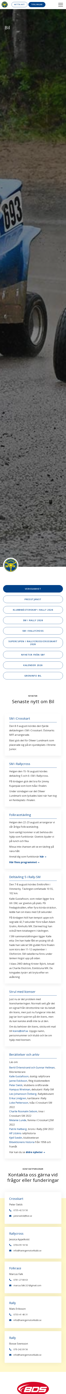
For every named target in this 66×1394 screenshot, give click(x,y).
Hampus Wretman (19, 1089)
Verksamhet (33, 588)
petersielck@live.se (23, 1215)
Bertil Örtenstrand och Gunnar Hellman (32, 1067)
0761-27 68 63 (21, 1279)
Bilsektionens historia (21, 1142)
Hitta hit (19, 4)
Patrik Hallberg (18, 1129)
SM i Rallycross (33, 630)
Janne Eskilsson (18, 1080)
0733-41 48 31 (21, 1314)
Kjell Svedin (15, 1137)
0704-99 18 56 (21, 1244)
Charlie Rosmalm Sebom (23, 1111)
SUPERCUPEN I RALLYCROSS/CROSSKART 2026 (32, 643)
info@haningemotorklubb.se (27, 1250)
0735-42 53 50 (21, 1210)
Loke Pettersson (18, 1102)
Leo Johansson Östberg (23, 1094)
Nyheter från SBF (33, 654)
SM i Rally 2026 (33, 620)
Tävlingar (37, 4)
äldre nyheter (34, 1152)
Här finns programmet (23, 862)
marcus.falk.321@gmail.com (27, 1285)
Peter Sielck (16, 1085)
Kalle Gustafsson (19, 1076)
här (42, 856)
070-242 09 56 (21, 1349)
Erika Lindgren (17, 1098)
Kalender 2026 (33, 665)
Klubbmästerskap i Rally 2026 (33, 609)
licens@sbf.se (20, 1031)
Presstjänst (33, 599)
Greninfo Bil (33, 675)
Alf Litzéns (15, 1133)
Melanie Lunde (17, 1120)
